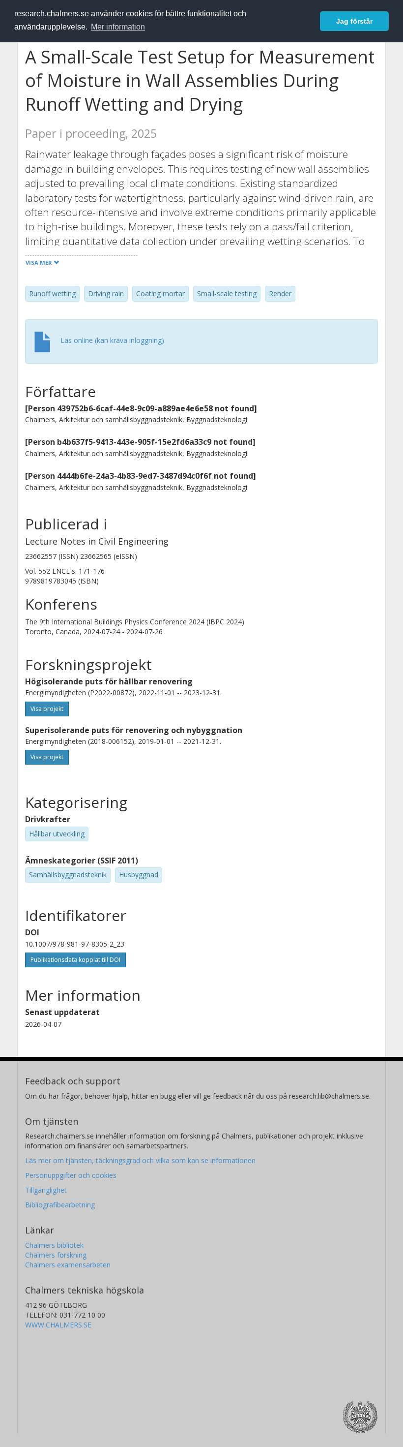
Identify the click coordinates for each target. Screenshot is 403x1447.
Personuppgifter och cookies (70, 1175)
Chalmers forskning (55, 1255)
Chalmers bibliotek (54, 1245)
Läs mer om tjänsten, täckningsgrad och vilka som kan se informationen (140, 1160)
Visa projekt (46, 709)
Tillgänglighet (46, 1190)
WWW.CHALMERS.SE (58, 1324)
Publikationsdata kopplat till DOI (75, 959)
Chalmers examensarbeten (68, 1264)
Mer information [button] (118, 27)
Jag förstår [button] (354, 21)
